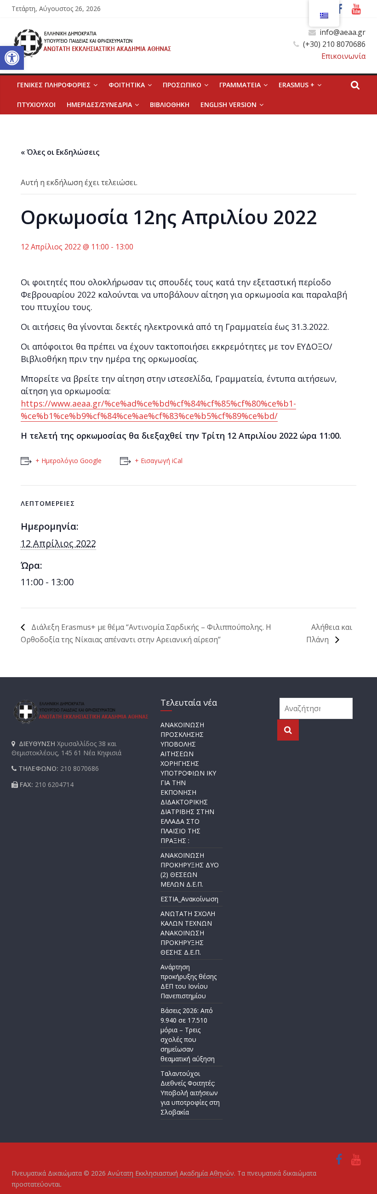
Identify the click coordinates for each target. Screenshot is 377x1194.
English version (228, 104)
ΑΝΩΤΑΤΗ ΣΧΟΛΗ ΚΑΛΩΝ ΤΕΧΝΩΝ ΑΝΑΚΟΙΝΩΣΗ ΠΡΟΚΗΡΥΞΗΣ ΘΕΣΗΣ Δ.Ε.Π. (187, 932)
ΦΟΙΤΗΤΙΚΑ (127, 84)
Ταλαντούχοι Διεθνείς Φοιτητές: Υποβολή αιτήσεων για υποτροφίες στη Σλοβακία (190, 1092)
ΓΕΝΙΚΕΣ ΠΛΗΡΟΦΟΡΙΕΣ (54, 84)
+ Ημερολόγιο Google (68, 460)
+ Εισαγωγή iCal (159, 460)
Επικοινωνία (343, 56)
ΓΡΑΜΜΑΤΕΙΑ (240, 84)
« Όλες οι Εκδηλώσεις (60, 152)
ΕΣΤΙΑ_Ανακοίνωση (189, 898)
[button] (12, 58)
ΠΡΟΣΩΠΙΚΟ (182, 84)
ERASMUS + (296, 84)
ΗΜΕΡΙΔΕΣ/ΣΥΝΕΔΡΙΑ (99, 104)
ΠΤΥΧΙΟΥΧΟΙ (36, 104)
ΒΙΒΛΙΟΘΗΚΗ (169, 104)
